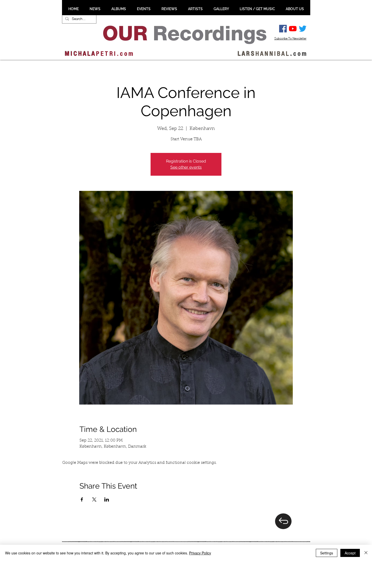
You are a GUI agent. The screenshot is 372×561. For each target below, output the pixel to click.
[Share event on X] (94, 499)
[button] (95, 9)
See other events (186, 167)
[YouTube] (293, 28)
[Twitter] (302, 28)
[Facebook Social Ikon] (283, 28)
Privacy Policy (200, 552)
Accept (350, 552)
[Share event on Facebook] (81, 499)
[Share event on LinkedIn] (106, 499)
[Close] (366, 553)
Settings (326, 552)
